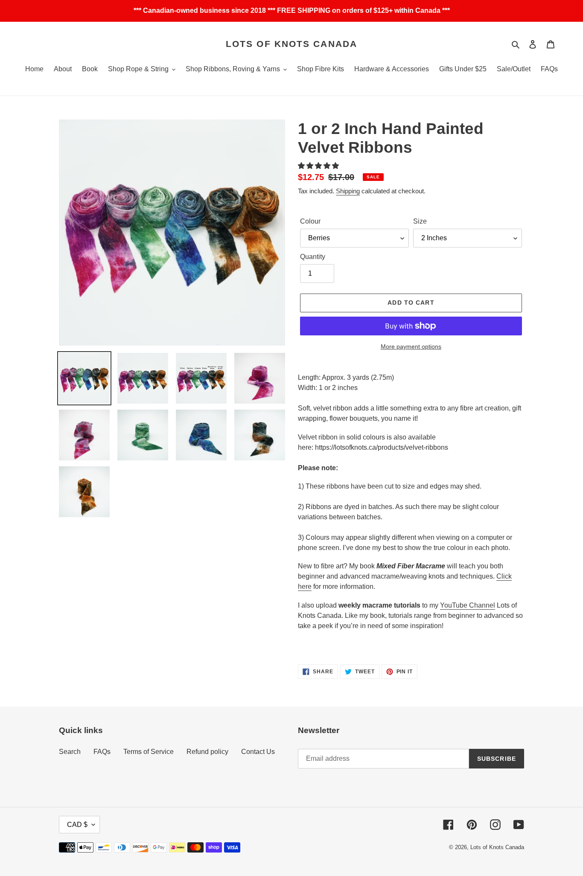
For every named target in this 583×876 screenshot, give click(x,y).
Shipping (348, 191)
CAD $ (77, 824)
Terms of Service (148, 751)
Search (70, 751)
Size (420, 221)
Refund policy (207, 751)
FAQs (102, 751)
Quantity (312, 256)
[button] (319, 165)
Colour (310, 221)
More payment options (411, 346)
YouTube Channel (467, 605)
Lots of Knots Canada (291, 44)
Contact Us (258, 751)
